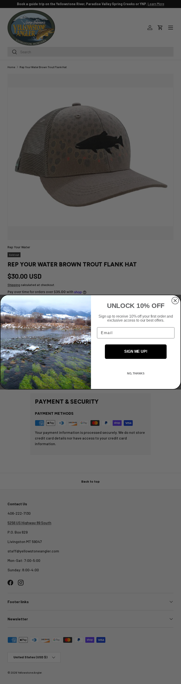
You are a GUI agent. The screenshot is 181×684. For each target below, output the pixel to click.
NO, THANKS (135, 373)
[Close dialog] (175, 300)
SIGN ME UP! (135, 351)
